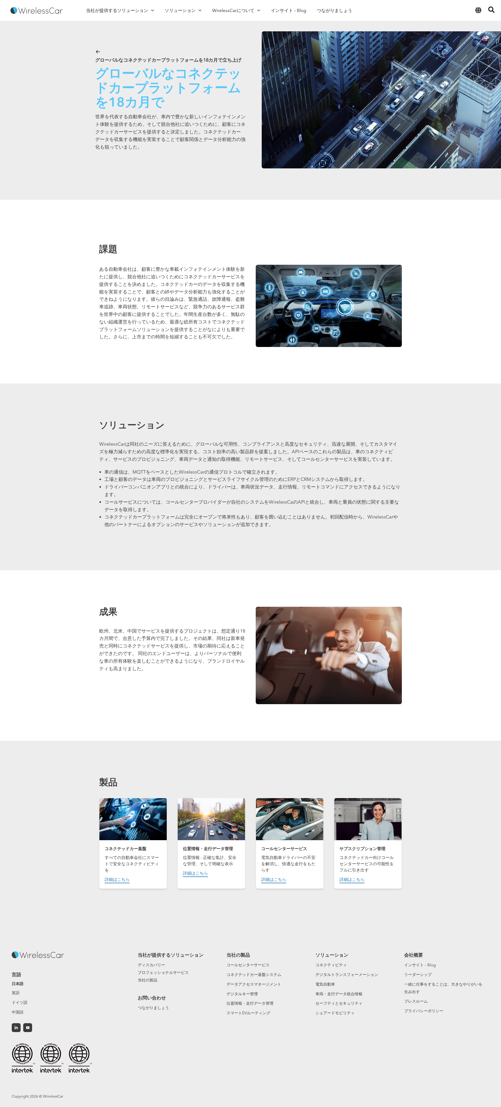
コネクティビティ (331, 964)
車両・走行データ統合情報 (338, 993)
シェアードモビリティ (335, 1012)
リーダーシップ (418, 974)
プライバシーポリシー (423, 1010)
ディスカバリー (151, 964)
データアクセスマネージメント (253, 984)
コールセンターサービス (248, 964)
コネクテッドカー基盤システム (253, 974)
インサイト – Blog (420, 964)
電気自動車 (325, 984)
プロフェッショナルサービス (163, 972)
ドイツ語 (19, 1002)
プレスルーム (416, 1001)
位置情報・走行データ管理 (249, 1003)
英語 (16, 992)
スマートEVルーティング (248, 1012)
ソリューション (331, 955)
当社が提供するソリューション (171, 955)
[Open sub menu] (152, 10)
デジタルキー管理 (242, 993)
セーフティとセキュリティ (338, 1003)
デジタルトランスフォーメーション (346, 974)
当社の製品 (147, 980)
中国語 (17, 1012)
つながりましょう (153, 1007)
